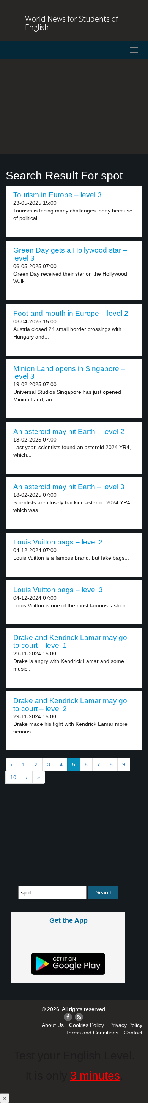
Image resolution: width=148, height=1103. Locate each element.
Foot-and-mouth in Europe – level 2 (70, 313)
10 (13, 777)
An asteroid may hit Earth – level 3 (68, 487)
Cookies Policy (86, 1025)
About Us (53, 1025)
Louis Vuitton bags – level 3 (58, 590)
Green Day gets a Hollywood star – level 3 (70, 254)
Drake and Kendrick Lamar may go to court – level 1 (70, 641)
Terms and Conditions (92, 1033)
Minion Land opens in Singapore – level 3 (69, 373)
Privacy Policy (125, 1025)
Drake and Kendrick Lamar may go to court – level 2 (70, 705)
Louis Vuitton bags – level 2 (58, 542)
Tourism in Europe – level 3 (57, 195)
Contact (133, 1033)
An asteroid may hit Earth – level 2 (68, 431)
